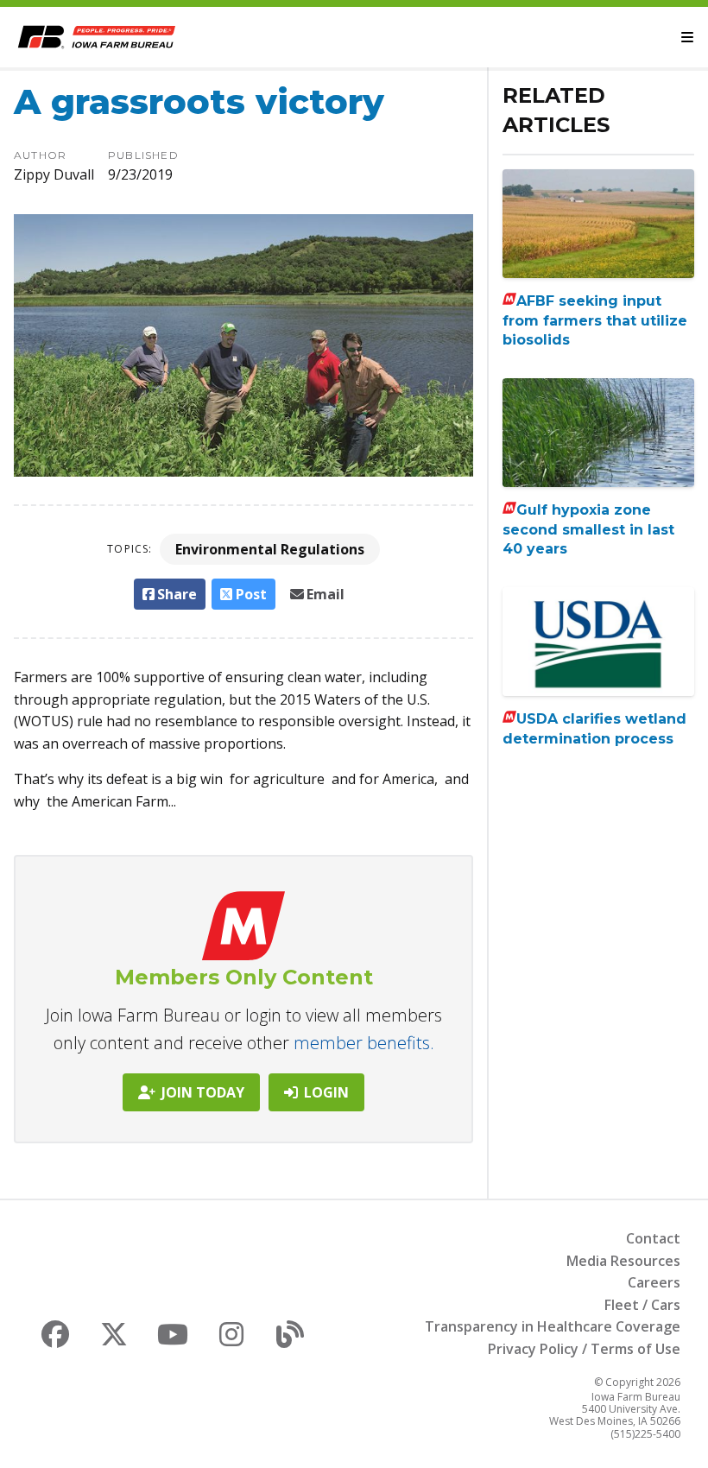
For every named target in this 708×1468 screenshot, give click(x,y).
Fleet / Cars (642, 1304)
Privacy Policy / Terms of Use (584, 1348)
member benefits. (364, 1042)
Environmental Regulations (269, 549)
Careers (654, 1282)
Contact (653, 1238)
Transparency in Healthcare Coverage (552, 1326)
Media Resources (623, 1260)
